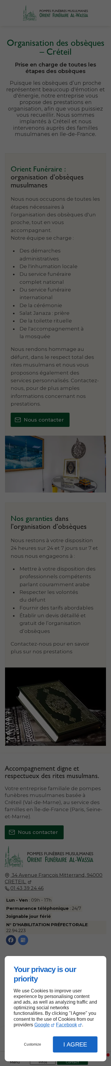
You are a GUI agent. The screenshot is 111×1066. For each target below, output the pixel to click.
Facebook (66, 1024)
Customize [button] (32, 1044)
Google (42, 1024)
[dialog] (55, 1008)
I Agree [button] (75, 1044)
